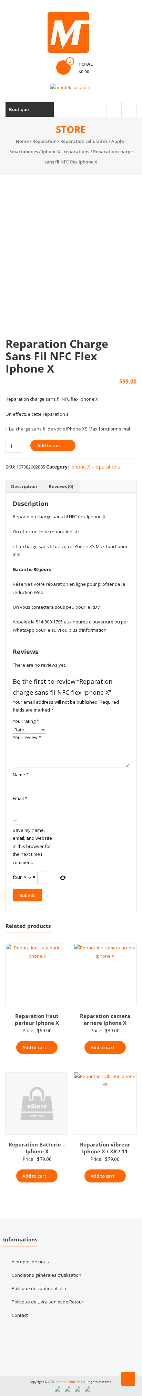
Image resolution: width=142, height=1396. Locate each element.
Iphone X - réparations (65, 151)
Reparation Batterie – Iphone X (37, 1148)
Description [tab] (24, 486)
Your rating (26, 721)
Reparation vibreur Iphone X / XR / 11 (105, 1148)
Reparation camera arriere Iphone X (105, 1019)
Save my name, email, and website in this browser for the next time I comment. (32, 846)
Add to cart (49, 445)
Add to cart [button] (34, 1047)
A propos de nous (30, 1262)
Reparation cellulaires (84, 141)
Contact (20, 1315)
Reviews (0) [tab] (61, 486)
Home (22, 141)
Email (20, 798)
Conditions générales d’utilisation (46, 1275)
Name (21, 775)
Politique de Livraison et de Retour (47, 1302)
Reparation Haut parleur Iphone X (37, 1019)
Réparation (44, 141)
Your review (27, 737)
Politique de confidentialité (40, 1288)
